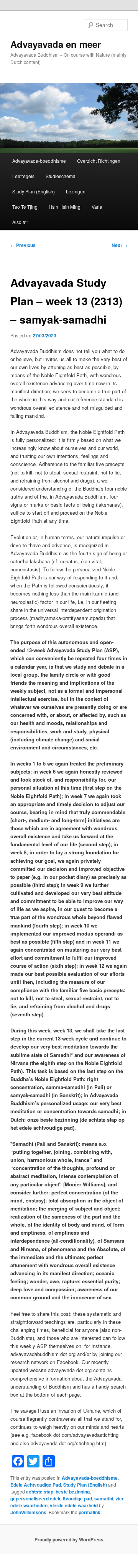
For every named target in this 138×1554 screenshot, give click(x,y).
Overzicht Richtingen (98, 160)
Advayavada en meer (55, 44)
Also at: (20, 222)
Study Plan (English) (33, 191)
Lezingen (75, 191)
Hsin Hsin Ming (64, 206)
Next (120, 245)
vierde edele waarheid (74, 1505)
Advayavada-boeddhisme (39, 160)
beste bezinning (73, 1491)
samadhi (103, 1498)
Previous (23, 245)
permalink (89, 1512)
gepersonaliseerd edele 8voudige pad (51, 1498)
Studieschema (61, 176)
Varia (97, 206)
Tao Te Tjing (25, 206)
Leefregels (23, 176)
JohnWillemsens (28, 1512)
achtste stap (39, 1491)
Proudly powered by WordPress (69, 1539)
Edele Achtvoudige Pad (35, 1484)
